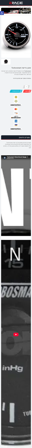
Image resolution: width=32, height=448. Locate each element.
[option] (16, 37)
